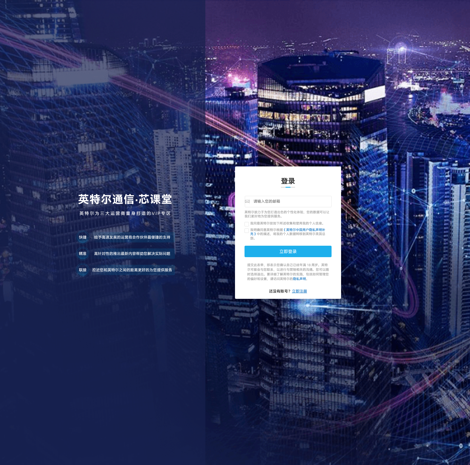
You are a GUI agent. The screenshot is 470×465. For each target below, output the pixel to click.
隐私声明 (299, 278)
